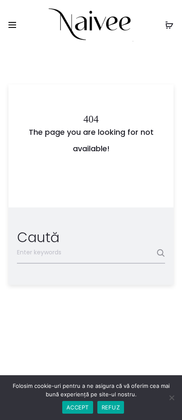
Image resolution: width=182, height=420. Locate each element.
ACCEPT (77, 407)
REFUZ (111, 407)
